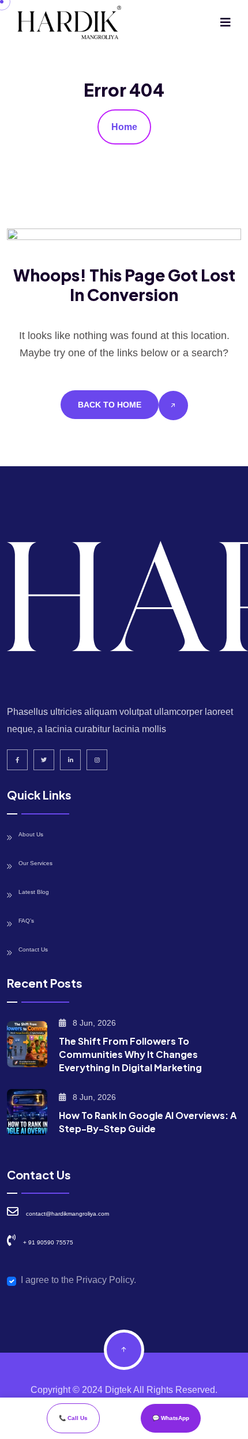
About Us (30, 834)
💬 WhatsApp (170, 1418)
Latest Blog (33, 892)
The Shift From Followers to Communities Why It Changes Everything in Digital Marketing (130, 1054)
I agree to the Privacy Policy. (78, 1280)
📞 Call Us (73, 1418)
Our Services (35, 863)
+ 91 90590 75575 (48, 1242)
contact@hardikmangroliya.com (67, 1213)
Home (124, 127)
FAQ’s (26, 921)
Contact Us (33, 949)
